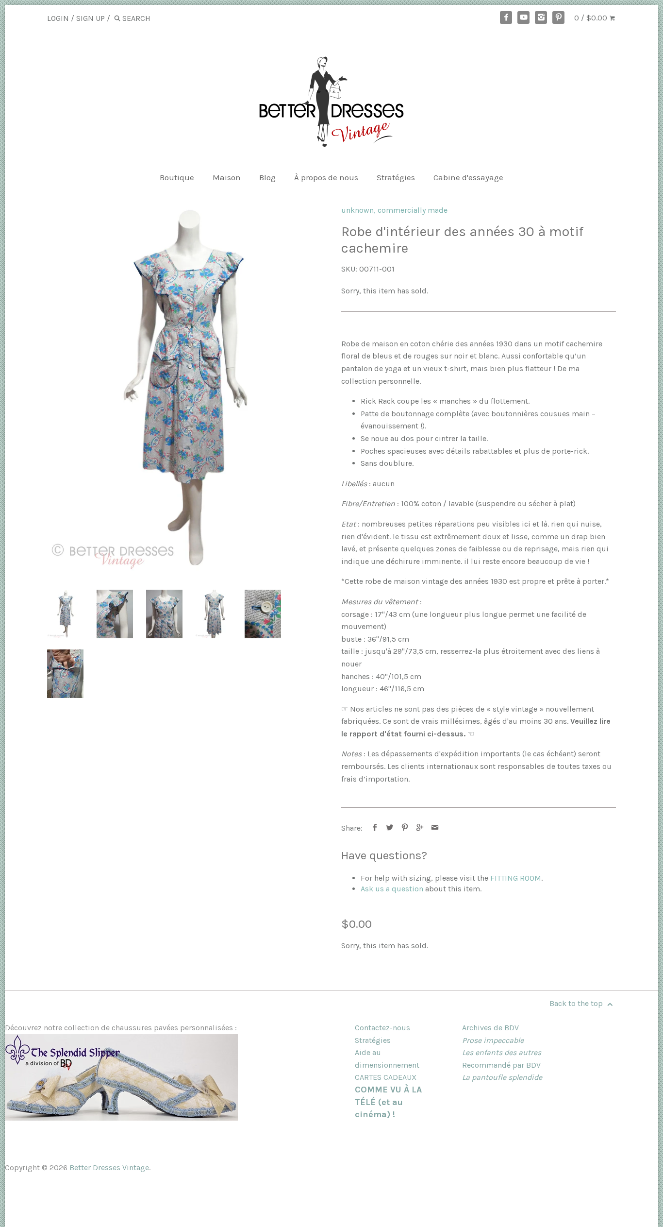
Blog (267, 177)
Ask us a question (392, 888)
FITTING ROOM (515, 878)
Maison (227, 177)
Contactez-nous (382, 1027)
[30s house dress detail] (115, 614)
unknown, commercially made (394, 210)
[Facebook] (506, 17)
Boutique (177, 177)
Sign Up (90, 18)
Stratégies (396, 177)
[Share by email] (435, 828)
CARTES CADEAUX (385, 1077)
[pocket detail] (65, 673)
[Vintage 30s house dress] (184, 388)
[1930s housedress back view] (213, 614)
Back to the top (577, 1003)
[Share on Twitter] (390, 828)
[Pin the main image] (405, 828)
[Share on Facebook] (375, 828)
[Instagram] (541, 17)
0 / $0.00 (591, 17)
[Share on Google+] (420, 828)
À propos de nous (326, 177)
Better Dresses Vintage (109, 1167)
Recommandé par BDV (501, 1065)
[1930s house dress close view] (164, 614)
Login (58, 18)
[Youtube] (523, 17)
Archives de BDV (490, 1027)
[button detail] (263, 614)
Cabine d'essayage (468, 177)
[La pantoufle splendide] (121, 1118)
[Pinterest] (558, 17)
